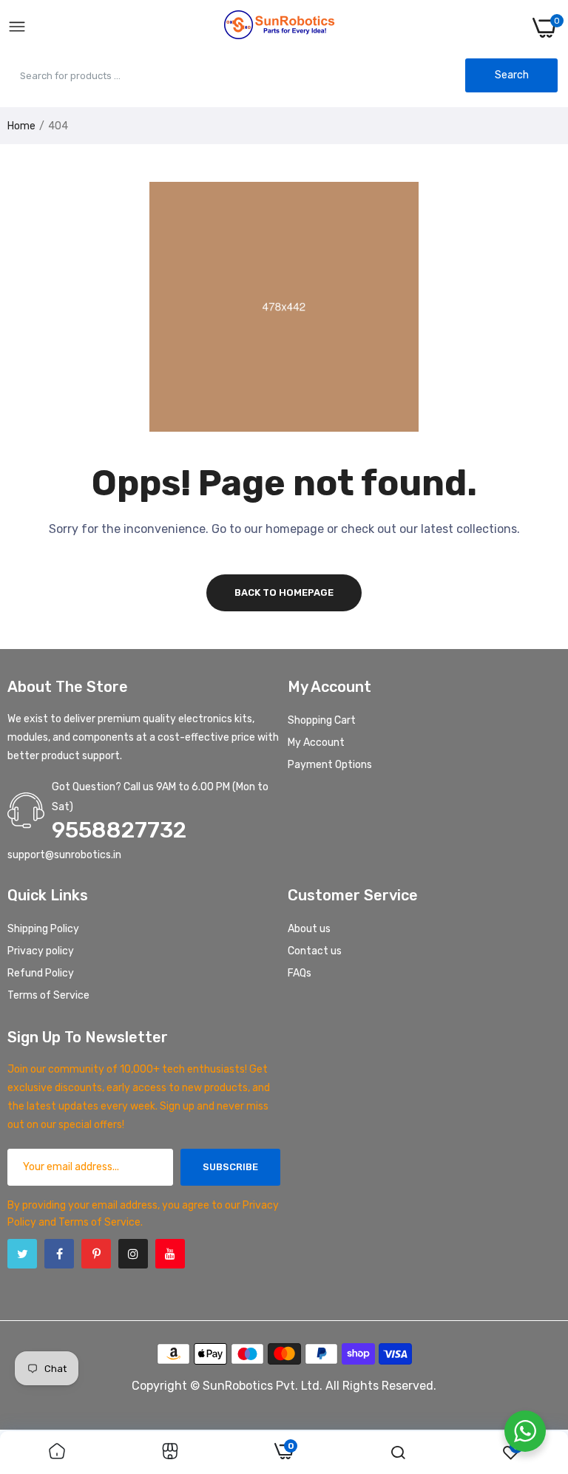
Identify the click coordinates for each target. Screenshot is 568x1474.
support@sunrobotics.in (64, 855)
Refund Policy (40, 973)
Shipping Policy (43, 929)
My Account (316, 742)
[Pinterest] (96, 1253)
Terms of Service (48, 995)
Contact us (315, 951)
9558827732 (119, 830)
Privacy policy (40, 951)
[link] (57, 1452)
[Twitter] (22, 1253)
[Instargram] (133, 1253)
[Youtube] (170, 1253)
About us (309, 929)
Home (21, 126)
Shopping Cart (322, 720)
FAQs (299, 973)
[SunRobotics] (279, 27)
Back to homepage (284, 592)
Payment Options (330, 764)
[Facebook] (59, 1253)
